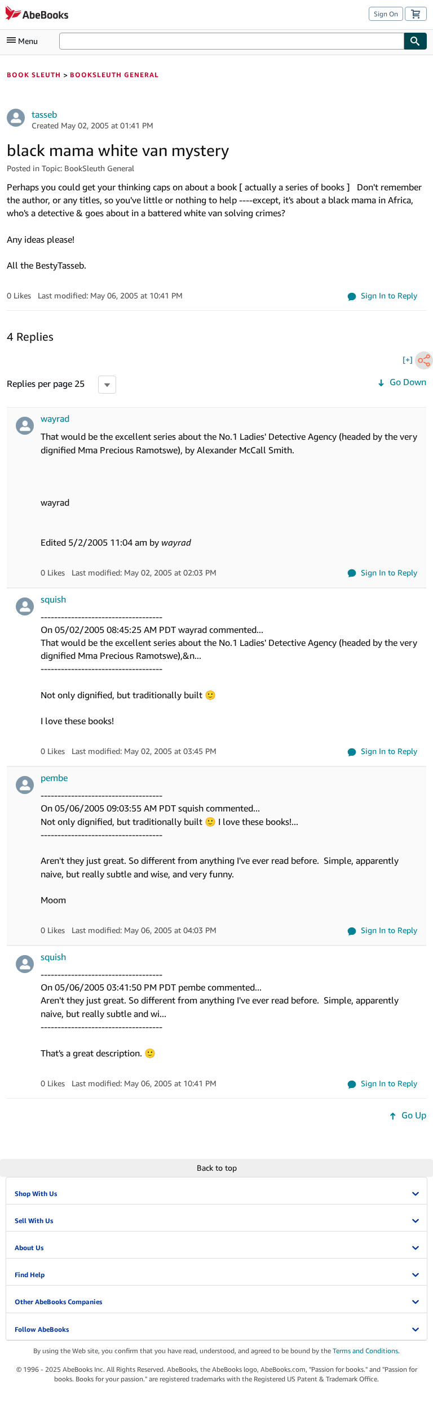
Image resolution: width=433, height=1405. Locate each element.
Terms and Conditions (365, 1350)
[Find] (415, 41)
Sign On (386, 14)
